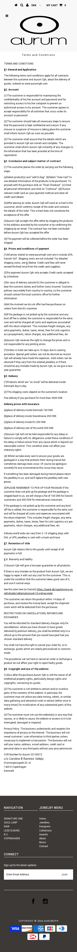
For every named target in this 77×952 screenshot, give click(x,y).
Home (42, 818)
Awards (43, 834)
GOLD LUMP (10, 822)
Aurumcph (51, 921)
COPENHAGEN (12, 838)
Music (42, 842)
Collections (45, 830)
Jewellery (44, 822)
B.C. (6, 834)
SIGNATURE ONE (13, 818)
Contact (43, 846)
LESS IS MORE (12, 830)
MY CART (56, 5)
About (42, 838)
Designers (45, 826)
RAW (6, 826)
